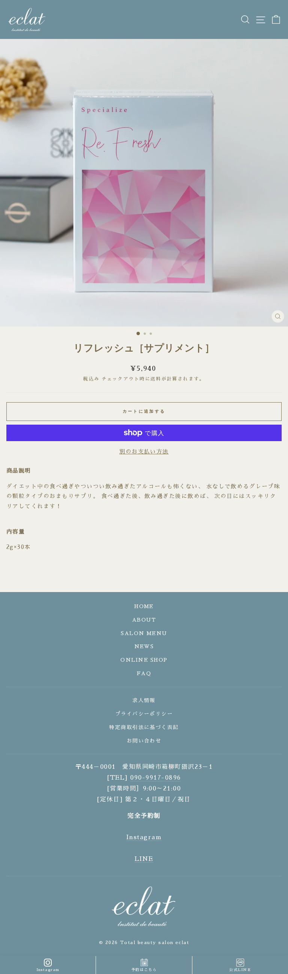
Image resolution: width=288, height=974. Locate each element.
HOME (144, 606)
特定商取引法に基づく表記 (144, 727)
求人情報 (144, 700)
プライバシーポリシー (144, 713)
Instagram (144, 837)
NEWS (144, 646)
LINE (144, 859)
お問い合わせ (144, 740)
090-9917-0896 (155, 778)
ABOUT (144, 620)
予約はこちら (144, 970)
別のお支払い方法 (144, 451)
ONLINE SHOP (143, 660)
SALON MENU (144, 633)
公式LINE (240, 970)
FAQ (144, 673)
